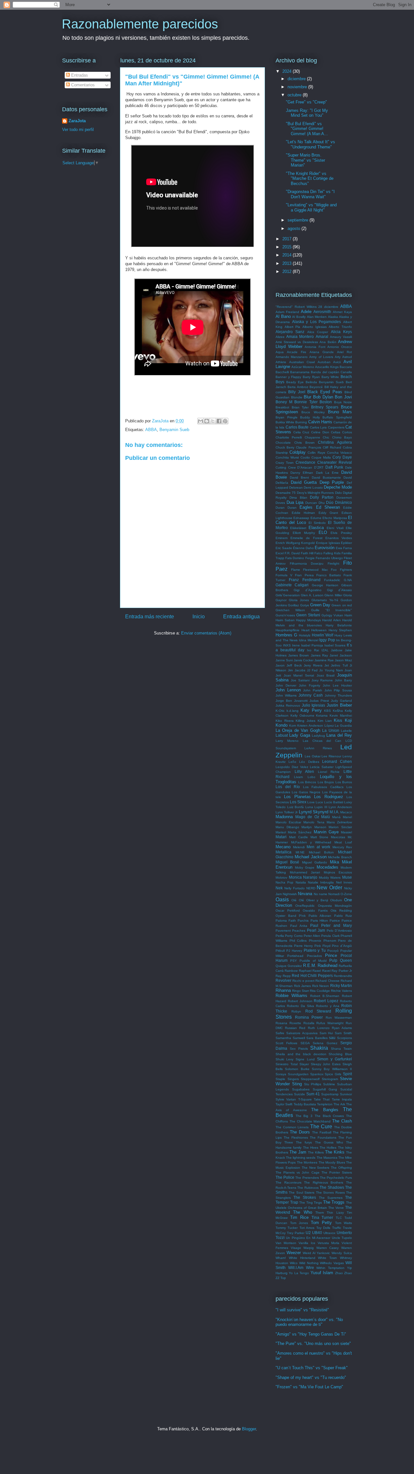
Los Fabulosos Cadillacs (323, 787)
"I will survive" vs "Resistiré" (302, 1309)
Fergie (310, 558)
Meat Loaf (343, 842)
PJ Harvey (294, 950)
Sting (297, 1083)
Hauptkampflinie (288, 630)
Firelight (333, 563)
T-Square (305, 1099)
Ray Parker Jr (342, 970)
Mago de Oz (307, 817)
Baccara (346, 367)
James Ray (319, 655)
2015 (287, 246)
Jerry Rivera (313, 665)
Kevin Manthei (341, 715)
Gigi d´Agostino (307, 590)
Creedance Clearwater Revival (324, 462)
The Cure (321, 1126)
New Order (329, 887)
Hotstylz (304, 635)
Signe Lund (305, 1059)
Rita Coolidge (320, 990)
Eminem (282, 538)
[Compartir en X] (213, 421)
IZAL (325, 650)
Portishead (295, 956)
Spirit (347, 1074)
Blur (307, 397)
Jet (326, 665)
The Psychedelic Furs (336, 1177)
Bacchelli (282, 372)
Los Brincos (307, 782)
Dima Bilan (298, 497)
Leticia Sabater (321, 767)
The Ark (339, 1104)
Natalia (301, 882)
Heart (305, 630)
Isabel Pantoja (312, 645)
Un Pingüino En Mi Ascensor (308, 1238)
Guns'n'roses (285, 615)
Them (319, 1212)
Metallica (283, 852)
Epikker (346, 543)
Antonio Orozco (339, 347)
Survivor (346, 1094)
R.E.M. (309, 965)
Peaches (298, 930)
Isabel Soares (334, 645)
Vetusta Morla (328, 1243)
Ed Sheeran (328, 507)
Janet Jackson (341, 655)
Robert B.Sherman (325, 996)
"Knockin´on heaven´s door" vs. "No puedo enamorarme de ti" (309, 1322)
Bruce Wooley (312, 412)
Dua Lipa (295, 502)
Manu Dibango (287, 827)
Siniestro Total (287, 1064)
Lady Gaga (299, 735)
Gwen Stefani (308, 615)
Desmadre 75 (286, 492)
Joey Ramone (322, 680)
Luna (309, 807)
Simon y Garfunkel (334, 1059)
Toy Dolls (323, 1228)
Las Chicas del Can (322, 740)
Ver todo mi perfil (78, 129)
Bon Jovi (343, 397)
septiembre (299, 220)
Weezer (294, 1252)
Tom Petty (321, 1222)
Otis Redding (341, 910)
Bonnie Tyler (306, 402)
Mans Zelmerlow (339, 822)
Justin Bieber (339, 705)
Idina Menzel (308, 640)
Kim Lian (325, 720)
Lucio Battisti (333, 802)
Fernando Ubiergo (329, 558)
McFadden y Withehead (311, 842)
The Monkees (307, 1162)
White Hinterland (302, 1258)
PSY (293, 960)
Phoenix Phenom (322, 940)
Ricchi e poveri (303, 980)
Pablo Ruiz (343, 915)
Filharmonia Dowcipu (307, 563)
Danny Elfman (301, 472)
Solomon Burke (297, 1069)
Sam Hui (326, 1033)
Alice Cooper (317, 332)
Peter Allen (312, 936)
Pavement (283, 930)
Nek (279, 888)
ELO (323, 532)
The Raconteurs (288, 1182)
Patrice (335, 920)
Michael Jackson (311, 856)
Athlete (281, 362)
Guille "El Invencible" (331, 610)
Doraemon (344, 497)
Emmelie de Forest (306, 538)
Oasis (282, 899)
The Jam (297, 1152)
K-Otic (280, 710)
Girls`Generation (288, 595)
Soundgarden (298, 1074)
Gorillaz (293, 605)
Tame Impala (342, 1099)
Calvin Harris (320, 421)
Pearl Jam (316, 930)
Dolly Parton (321, 497)
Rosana (281, 1023)
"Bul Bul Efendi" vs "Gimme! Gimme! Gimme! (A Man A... (307, 128)
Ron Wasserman (339, 1017)
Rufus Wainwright (329, 1023)
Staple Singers (287, 1079)
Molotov (281, 877)
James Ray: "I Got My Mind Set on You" (307, 113)
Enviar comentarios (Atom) (206, 633)
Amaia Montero (300, 336)
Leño (292, 762)
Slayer (304, 1064)
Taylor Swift (284, 1104)
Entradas (79, 75)
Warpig (308, 1248)
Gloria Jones (299, 600)
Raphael (305, 970)
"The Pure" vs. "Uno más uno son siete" (313, 1343)
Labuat (282, 735)
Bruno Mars (340, 411)
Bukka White (285, 422)
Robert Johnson (300, 1001)
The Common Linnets (292, 1127)
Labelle (346, 730)
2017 (287, 238)
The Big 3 (304, 1116)
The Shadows (332, 1187)
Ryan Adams (342, 1028)
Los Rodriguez (328, 796)
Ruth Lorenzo (319, 1028)
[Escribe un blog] (206, 421)
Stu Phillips (312, 1084)
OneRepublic (305, 905)
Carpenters (336, 427)
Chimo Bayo (342, 437)
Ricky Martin (341, 985)
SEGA (305, 1043)
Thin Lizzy (335, 1212)
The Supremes (331, 1197)
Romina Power (309, 1017)
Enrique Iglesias (328, 543)
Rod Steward (318, 1011)
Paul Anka (298, 925)
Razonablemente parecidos (140, 24)
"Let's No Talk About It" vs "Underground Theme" (310, 144)
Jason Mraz (343, 660)
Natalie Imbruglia (321, 882)
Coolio (305, 457)
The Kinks (334, 1152)
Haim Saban (285, 620)
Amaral (322, 336)
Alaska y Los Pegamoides (316, 322)
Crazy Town (285, 462)
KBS (327, 710)
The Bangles (324, 1109)
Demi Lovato (313, 487)
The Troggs (334, 1202)
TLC (339, 1217)
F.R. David (292, 553)
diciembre (297, 78)
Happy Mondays (308, 620)
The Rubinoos (307, 1187)
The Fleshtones (296, 1137)
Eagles (306, 507)
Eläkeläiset (298, 528)
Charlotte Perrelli (289, 437)
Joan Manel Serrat (299, 675)
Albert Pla (292, 327)
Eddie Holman (303, 513)
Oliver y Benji (317, 900)
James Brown (298, 655)
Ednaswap (301, 518)
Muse (347, 877)
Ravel (326, 970)
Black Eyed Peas (324, 391)
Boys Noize (343, 402)
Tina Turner (322, 1217)
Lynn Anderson (340, 807)
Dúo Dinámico (339, 502)
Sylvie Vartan (286, 1099)
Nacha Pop (284, 882)
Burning (301, 422)
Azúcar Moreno (302, 367)
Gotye (304, 605)
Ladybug (318, 735)
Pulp (333, 960)
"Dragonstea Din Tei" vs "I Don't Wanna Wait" (310, 194)
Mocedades (327, 867)
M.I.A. (334, 812)
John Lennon (288, 690)
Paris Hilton (319, 920)
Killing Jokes (305, 720)
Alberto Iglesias (314, 327)
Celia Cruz (301, 432)
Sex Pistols (299, 1048)
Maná (336, 817)
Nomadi (334, 894)
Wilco (294, 1263)
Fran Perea (304, 575)
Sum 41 (313, 1094)
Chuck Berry (285, 447)
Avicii (337, 362)
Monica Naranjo (303, 877)
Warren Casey (327, 1248)
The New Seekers (316, 1167)
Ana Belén (328, 342)
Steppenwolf (310, 1079)
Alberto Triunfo (340, 327)
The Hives (310, 1147)
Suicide (299, 1094)
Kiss (338, 720)
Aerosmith (322, 311)
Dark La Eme (327, 472)
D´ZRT (318, 467)
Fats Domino (294, 558)
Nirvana (305, 893)
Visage (296, 1248)
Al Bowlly (299, 317)
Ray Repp (283, 976)
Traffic (336, 1228)
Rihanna (283, 990)
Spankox (316, 1074)
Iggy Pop (327, 640)
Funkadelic (332, 580)
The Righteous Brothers (323, 1182)
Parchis (303, 920)
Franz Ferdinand (305, 580)
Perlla (280, 936)
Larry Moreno (287, 740)
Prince (331, 955)
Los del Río (288, 787)
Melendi (299, 847)
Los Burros (343, 782)
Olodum (336, 900)
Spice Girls (333, 1074)
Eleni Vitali (335, 528)
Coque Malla (321, 457)
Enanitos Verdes (338, 538)
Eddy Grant (328, 513)
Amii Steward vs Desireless (297, 342)
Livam (298, 777)
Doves (280, 502)
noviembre (298, 86)
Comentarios (82, 84)
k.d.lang (293, 710)
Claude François (308, 447)
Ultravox (329, 1233)
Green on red (342, 605)
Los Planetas (297, 796)
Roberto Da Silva (300, 1006)
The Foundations (323, 1137)
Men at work (318, 847)
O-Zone (346, 894)
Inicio (198, 616)
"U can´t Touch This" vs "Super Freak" (312, 1367)
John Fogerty (309, 685)
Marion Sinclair (340, 827)
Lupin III (320, 807)
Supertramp (330, 1094)
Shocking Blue (340, 1054)
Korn (292, 725)
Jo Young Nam (331, 670)
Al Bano (283, 316)
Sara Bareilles (317, 1038)
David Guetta (304, 482)
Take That (322, 1099)
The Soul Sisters (301, 1192)
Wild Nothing (309, 1263)
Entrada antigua (241, 616)
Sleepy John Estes (326, 1064)
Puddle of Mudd (313, 960)
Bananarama (300, 372)
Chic (326, 437)
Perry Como (293, 936)
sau (332, 1037)
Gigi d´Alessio (339, 590)
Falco (318, 553)
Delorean (296, 487)
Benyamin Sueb (174, 429)
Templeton (324, 1104)
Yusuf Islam (321, 1272)
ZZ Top (281, 1278)
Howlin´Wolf (322, 635)
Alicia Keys (341, 332)
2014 (287, 255)
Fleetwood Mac (315, 569)
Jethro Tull (339, 665)
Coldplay (297, 452)
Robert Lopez (326, 1001)
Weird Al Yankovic (316, 1253)
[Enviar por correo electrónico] (200, 421)
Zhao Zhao (343, 1273)
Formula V (284, 575)
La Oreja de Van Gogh (298, 730)
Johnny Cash (311, 695)
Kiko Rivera (285, 720)
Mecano (283, 846)
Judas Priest (319, 700)
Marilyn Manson (313, 827)
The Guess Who (329, 1142)
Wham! (281, 1258)
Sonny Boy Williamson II (332, 1069)
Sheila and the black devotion (301, 1054)
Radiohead (327, 965)
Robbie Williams (291, 995)
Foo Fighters (341, 569)
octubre (295, 94)
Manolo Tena (313, 822)
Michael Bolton (321, 852)
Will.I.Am (295, 1267)
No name (320, 894)
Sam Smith (343, 1033)
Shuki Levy (284, 1059)
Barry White (330, 377)
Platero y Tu (315, 950)
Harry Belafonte (339, 625)
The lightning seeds (300, 1157)
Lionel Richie (329, 772)
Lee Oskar (313, 756)
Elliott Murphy (304, 533)
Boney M (284, 402)
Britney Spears (325, 407)
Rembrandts (343, 976)
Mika (334, 862)
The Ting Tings (310, 1202)
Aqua (280, 352)
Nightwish (290, 894)
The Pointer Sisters (336, 1172)
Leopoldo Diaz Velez (292, 767)
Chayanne (312, 437)
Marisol (281, 832)
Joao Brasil (326, 675)
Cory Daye (342, 457)
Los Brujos (326, 782)
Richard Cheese (327, 980)
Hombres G (286, 635)
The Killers (316, 1152)
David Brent (299, 477)
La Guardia (343, 725)
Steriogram (330, 1079)
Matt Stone (319, 837)
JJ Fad (312, 670)
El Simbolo (317, 523)
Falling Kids (332, 553)
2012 (287, 271)
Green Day (320, 604)
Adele (306, 311)
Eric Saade (284, 548)
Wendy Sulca (342, 1253)
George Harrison (325, 585)
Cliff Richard (332, 447)
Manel (347, 817)
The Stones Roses (330, 1192)
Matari (281, 837)
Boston (326, 402)
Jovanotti (301, 700)
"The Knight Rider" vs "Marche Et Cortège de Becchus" (309, 178)
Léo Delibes (309, 762)
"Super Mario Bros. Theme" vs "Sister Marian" (305, 160)
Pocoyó (333, 950)
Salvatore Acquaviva (302, 1033)
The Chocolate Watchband (310, 1121)
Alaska (333, 317)
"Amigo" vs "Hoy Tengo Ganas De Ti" (311, 1334)
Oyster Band (286, 915)
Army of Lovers (321, 357)
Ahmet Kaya (342, 312)
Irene (296, 645)
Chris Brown (304, 442)
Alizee (280, 337)
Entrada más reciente (149, 616)
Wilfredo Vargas (332, 1263)
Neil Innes (344, 882)
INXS (287, 645)
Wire (310, 1267)
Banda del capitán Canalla (331, 372)
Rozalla (308, 1023)
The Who (302, 1212)
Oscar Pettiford (288, 910)
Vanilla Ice (307, 1243)
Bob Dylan (323, 397)
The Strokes (304, 1197)
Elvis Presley (341, 533)
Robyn (296, 1011)
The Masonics (327, 1157)
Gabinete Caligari (292, 585)
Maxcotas (338, 837)
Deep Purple (332, 482)
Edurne (315, 518)
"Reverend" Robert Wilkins (296, 307)
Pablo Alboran (320, 915)
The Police (285, 1177)
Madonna (284, 816)
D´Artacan (304, 467)
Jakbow (336, 650)
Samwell (299, 1038)
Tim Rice (299, 1217)
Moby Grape (305, 867)
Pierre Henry (303, 946)
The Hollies (328, 1147)
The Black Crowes (329, 1116)
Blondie (296, 397)
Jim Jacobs (296, 670)
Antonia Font (315, 347)
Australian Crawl (302, 362)
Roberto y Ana (327, 1006)
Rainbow (291, 970)
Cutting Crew (286, 467)
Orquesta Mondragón (335, 905)
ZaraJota (77, 120)
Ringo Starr (300, 990)
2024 (287, 71)
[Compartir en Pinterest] (225, 421)
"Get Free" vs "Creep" (306, 102)
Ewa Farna (344, 548)
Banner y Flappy (288, 377)
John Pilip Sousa (338, 690)
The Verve (336, 1207)
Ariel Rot (344, 352)
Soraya (281, 1074)
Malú (325, 817)
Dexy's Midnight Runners (315, 492)
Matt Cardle (298, 837)
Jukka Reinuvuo (288, 705)
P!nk (302, 915)
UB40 (317, 1232)
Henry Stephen (340, 630)
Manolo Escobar (288, 822)
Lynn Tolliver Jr (287, 812)
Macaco (346, 812)
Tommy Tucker (287, 1228)
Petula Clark (330, 936)
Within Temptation (330, 1268)
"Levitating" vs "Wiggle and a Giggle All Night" (311, 207)
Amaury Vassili (341, 337)
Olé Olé (297, 900)
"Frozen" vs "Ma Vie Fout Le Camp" (309, 1386)
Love (311, 802)
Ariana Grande (322, 352)
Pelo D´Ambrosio (339, 930)
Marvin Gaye (326, 831)
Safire (280, 1033)
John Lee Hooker (337, 685)
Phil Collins (298, 940)
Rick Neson (320, 986)
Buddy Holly (310, 417)
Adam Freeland (287, 312)
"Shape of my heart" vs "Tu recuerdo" (311, 1377)
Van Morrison (286, 1243)
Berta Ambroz (298, 387)
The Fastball (321, 1132)
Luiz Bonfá (295, 807)
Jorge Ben (284, 700)
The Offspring (341, 1167)
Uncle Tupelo (342, 1238)
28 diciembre (328, 307)
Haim (348, 615)
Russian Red (295, 1028)
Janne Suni (284, 660)
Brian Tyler (300, 407)
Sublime (329, 1084)
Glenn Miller (333, 595)
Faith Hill (307, 553)
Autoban (324, 362)
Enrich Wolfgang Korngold (295, 543)
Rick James (302, 986)
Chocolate (283, 442)
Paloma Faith (286, 920)
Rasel (316, 970)
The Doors (300, 1132)
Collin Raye (316, 452)
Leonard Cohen (337, 761)
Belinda (311, 382)
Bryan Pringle (287, 417)
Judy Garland (341, 700)
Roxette (295, 1023)
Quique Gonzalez (289, 966)
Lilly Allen (304, 771)
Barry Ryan (311, 377)
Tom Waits (343, 1223)
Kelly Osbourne (302, 715)
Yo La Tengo (299, 1273)
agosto (294, 228)
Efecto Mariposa (334, 518)
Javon (280, 665)
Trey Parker (295, 1233)
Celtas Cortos (341, 432)
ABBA (151, 429)
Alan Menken (317, 317)
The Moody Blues (332, 1162)
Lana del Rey (339, 735)
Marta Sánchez (299, 832)
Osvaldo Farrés (315, 910)
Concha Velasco (339, 452)
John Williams (286, 695)
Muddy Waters (330, 877)
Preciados (314, 956)
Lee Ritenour (331, 756)
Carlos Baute (297, 427)
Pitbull (280, 950)
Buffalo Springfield (337, 417)
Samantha (283, 1038)
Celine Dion (320, 432)
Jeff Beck (294, 665)
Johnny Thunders (338, 695)
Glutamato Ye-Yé (324, 600)
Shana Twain (341, 1048)
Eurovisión (324, 547)
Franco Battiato (328, 575)
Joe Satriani (300, 680)
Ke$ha (338, 710)
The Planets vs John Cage (298, 1172)
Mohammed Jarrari (305, 872)
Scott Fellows (286, 1043)
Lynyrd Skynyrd (313, 811)
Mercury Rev (342, 847)
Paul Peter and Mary (331, 925)
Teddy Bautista (305, 1104)
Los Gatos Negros (306, 792)
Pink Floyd (322, 946)
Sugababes (301, 1089)
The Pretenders (307, 1177)
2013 (287, 263)
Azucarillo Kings (327, 367)
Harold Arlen (331, 620)
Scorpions (344, 1038)
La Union (330, 730)
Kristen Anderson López (315, 725)
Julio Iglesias (313, 705)
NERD (310, 888)
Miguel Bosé (287, 862)
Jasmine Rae (324, 660)
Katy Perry (310, 710)
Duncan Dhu (315, 502)
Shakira (319, 1048)
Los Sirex (298, 802)
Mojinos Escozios (338, 872)
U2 (308, 1232)
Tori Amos (307, 1228)
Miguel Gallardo (314, 862)
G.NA (348, 580)
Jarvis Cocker (303, 660)
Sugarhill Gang (325, 1089)
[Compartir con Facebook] (219, 421)
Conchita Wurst (287, 457)
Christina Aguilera (335, 442)
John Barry (343, 680)
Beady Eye (295, 382)
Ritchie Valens (341, 990)
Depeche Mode (338, 487)
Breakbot (282, 407)
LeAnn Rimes (318, 748)
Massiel (346, 832)
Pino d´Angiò (342, 946)
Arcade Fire (296, 352)
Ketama (322, 715)
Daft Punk (334, 467)
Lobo (311, 777)
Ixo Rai (313, 650)
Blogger (249, 1428)
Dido (338, 492)
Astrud (347, 357)
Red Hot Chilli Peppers (312, 975)
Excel (280, 553)
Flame (295, 569)
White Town (327, 1258)
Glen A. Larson (312, 595)
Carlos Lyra (318, 427)
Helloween (319, 630)
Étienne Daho (303, 548)
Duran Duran (286, 507)
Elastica (316, 527)
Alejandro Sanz (290, 332)
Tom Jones (299, 1223)
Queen (346, 960)
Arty (338, 357)
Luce (319, 802)
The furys (304, 1142)
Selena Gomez (325, 1043)
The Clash (342, 1121)
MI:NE (300, 852)
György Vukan (332, 615)
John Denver (286, 685)
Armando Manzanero (292, 357)
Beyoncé (316, 387)
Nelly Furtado (294, 888)
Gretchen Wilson (290, 610)
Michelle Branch (340, 857)
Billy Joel (296, 392)
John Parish (312, 690)
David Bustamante (326, 477)
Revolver (283, 980)
